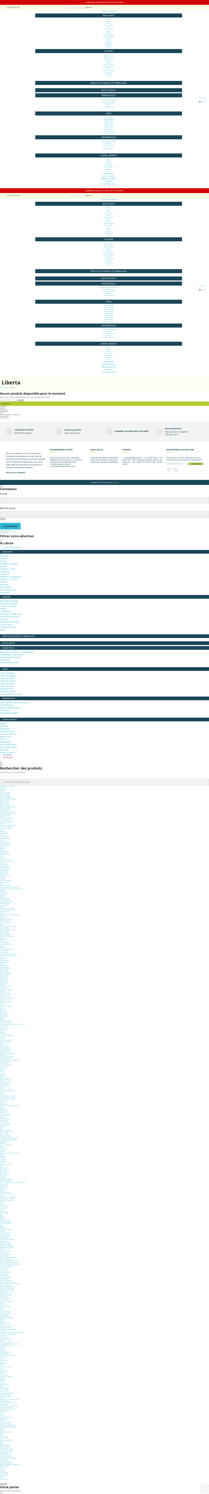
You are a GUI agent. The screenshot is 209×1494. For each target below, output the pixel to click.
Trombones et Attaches (6, 1223)
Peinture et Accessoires (6, 1081)
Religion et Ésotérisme (6, 1424)
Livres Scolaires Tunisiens (6, 1450)
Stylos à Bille (3, 1009)
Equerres (2, 1073)
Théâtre (2, 1429)
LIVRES (108, 113)
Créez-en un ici (13, 532)
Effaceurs (2, 1037)
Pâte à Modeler (109, 165)
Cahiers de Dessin (4, 928)
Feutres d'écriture (4, 1014)
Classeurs (2, 991)
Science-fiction (4, 1419)
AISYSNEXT (115, 482)
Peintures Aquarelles (5, 809)
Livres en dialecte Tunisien (7, 1393)
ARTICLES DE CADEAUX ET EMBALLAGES (108, 83)
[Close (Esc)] (206, 2)
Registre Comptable (5, 1130)
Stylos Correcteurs (4, 1034)
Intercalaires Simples (5, 1243)
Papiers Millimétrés (5, 960)
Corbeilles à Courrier (5, 1293)
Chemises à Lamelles (5, 1272)
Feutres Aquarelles (5, 859)
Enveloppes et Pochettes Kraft (8, 1140)
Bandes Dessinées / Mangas (7, 1409)
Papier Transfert (4, 1115)
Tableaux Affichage (5, 1316)
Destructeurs (3, 1347)
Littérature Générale (5, 1396)
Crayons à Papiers (4, 1026)
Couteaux (108, 31)
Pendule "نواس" (4, 1066)
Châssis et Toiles (108, 29)
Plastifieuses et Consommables (8, 1329)
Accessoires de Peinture (6, 1089)
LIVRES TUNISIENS (108, 117)
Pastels (108, 23)
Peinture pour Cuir (5, 820)
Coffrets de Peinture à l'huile (7, 807)
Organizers (3, 1158)
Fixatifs (2, 835)
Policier (2, 1412)
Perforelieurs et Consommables (8, 1334)
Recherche (86, 7)
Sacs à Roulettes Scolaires (7, 902)
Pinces (1, 1225)
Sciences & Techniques (6, 1432)
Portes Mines (3, 846)
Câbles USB (3, 1370)
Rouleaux (2, 1117)
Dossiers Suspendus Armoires (7, 1287)
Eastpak (2, 907)
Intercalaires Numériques (6, 1246)
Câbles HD (2, 1373)
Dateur (2, 1215)
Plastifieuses (3, 1331)
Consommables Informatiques (108, 141)
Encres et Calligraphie (108, 35)
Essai (1, 1435)
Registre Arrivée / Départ (6, 1132)
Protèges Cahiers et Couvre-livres (8, 955)
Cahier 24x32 (3, 939)
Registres (2, 1151)
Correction (2, 1030)
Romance (2, 1415)
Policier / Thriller (4, 1411)
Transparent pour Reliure (6, 1345)
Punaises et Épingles (5, 1221)
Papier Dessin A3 (4, 975)
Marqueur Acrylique (5, 796)
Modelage (108, 47)
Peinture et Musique (108, 70)
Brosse (2, 1321)
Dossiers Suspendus (5, 1285)
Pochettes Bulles (4, 1141)
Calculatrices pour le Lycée (7, 1099)
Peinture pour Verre (5, 815)
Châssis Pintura (4, 872)
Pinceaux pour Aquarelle (6, 827)
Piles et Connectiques (108, 145)
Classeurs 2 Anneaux (5, 993)
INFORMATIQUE (108, 137)
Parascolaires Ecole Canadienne (8, 1458)
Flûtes (1, 1092)
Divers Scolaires (108, 74)
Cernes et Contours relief (6, 822)
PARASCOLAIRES (109, 127)
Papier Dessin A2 (4, 969)
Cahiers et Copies (108, 59)
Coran (1, 1443)
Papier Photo (3, 1112)
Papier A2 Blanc (4, 970)
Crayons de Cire (4, 1045)
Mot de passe (8, 508)
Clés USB (2, 1381)
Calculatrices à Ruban (5, 1327)
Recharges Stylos (4, 1016)
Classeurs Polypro (4, 1238)
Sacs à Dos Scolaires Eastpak (7, 908)
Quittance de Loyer (5, 1125)
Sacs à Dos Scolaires (5, 900)
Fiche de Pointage (4, 1135)
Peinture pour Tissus (5, 817)
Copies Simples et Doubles (7, 949)
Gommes (2, 849)
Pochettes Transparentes (6, 1001)
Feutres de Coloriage (5, 1042)
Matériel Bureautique (108, 103)
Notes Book (3, 1161)
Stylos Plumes (3, 1011)
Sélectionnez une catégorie (7, 786)
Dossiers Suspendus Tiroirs (7, 1288)
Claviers (2, 1358)
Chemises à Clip (4, 1274)
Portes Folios (3, 1003)
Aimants (2, 1226)
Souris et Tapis (4, 1360)
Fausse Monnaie (4, 1063)
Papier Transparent (5, 1114)
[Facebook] (200, 7)
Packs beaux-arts (108, 45)
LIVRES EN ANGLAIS (109, 123)
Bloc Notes (3, 1150)
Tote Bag (2, 916)
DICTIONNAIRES (108, 129)
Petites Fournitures (109, 66)
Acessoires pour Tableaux (6, 1318)
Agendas (2, 1154)
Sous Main (2, 1303)
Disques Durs (3, 1380)
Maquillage (109, 169)
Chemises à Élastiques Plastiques (9, 1262)
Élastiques (2, 1228)
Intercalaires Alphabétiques (7, 1247)
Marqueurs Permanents (6, 1022)
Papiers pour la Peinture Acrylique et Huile (11, 889)
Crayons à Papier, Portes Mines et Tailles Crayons (13, 1024)
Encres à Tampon (4, 1213)
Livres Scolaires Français (6, 1448)
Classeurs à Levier (4, 1233)
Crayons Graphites (5, 838)
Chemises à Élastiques (6, 1259)
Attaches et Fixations (5, 1220)
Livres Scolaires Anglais (6, 1451)
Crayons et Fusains (109, 25)
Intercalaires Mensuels (6, 1244)
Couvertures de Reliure (6, 1342)
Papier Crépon (3, 980)
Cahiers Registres (4, 942)
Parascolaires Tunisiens (6, 1456)
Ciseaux (2, 1202)
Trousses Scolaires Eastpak (7, 910)
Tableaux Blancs (4, 1314)
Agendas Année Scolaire (6, 920)
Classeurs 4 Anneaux (5, 995)
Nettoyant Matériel (109, 149)
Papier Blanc (3, 1109)
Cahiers (2, 924)
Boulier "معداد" (3, 1068)
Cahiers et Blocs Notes (6, 1145)
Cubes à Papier (4, 1207)
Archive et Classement (6, 1277)
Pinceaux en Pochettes (6, 828)
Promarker (2, 862)
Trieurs (2, 1004)
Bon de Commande (5, 1123)
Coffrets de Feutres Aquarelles (8, 861)
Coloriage (108, 163)
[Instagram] (204, 7)
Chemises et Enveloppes (6, 990)
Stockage (108, 147)
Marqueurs (3, 1019)
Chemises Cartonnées (5, 1267)
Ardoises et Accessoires (6, 1050)
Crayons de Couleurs (5, 843)
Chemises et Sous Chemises (7, 1265)
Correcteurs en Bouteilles (6, 1035)
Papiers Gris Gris (4, 967)
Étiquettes (2, 1143)
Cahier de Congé (4, 1133)
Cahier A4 (2, 938)
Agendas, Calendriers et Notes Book (9, 1153)
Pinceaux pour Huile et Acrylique (8, 825)
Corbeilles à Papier (5, 1298)
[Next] (205, 747)
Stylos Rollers (3, 1013)
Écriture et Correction (108, 64)
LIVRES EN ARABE (108, 121)
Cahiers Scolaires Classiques (7, 936)
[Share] (201, 2)
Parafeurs (2, 1308)
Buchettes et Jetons (5, 1061)
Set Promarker (3, 864)
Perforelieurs (3, 1336)
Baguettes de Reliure (5, 1339)
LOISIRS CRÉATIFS (108, 155)
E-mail (3, 493)
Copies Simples (4, 951)
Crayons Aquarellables (6, 845)
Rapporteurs (3, 1075)
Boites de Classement (5, 1280)
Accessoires (109, 43)
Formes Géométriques (6, 1065)
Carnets (2, 946)
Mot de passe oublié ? (5, 530)
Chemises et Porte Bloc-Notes (8, 1257)
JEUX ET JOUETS (108, 90)
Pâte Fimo (108, 41)
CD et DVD (2, 1383)
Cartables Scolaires (5, 903)
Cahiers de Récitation (5, 934)
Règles (1, 1076)
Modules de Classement (6, 1295)
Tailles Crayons (4, 851)
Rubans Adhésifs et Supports (7, 1199)
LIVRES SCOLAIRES (108, 125)
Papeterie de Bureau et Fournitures (108, 99)
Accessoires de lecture (109, 133)
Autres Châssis (4, 874)
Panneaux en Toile (5, 876)
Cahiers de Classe (4, 933)
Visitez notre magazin (15, 472)
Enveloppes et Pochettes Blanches (9, 1138)
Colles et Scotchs (108, 167)
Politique (2, 1430)
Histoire (2, 1433)
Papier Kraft (3, 985)
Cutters (2, 1203)
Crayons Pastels (4, 841)
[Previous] (4, 747)
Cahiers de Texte (4, 921)
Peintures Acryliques (5, 792)
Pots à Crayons (4, 1300)
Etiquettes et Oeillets (5, 1058)
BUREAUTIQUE (108, 95)
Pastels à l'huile (4, 833)
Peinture (108, 19)
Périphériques (108, 143)
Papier (108, 159)
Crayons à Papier (4, 1184)
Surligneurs (3, 1017)
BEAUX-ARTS (108, 15)
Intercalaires (3, 999)
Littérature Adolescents (6, 1407)
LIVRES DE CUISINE (108, 131)
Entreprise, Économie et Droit (8, 1427)
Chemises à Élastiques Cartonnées (9, 1260)
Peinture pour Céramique (6, 814)
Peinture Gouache (4, 810)
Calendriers (3, 1159)
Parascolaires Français (6, 1455)
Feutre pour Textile (5, 867)
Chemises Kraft (4, 1269)
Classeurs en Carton (5, 1236)
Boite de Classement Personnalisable (10, 1283)
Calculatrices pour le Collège (7, 1097)
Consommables (4, 1337)
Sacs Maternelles (4, 905)
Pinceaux (108, 21)
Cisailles (2, 1349)
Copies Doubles (4, 952)
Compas (2, 1071)
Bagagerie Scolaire (109, 55)
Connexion (10, 526)
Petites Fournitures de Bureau (8, 1197)
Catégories (6, 403)
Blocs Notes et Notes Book (7, 954)
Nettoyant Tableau (5, 1322)
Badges (2, 1216)
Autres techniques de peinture (8, 812)
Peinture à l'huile (4, 802)
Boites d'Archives (4, 1278)
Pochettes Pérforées (5, 1251)
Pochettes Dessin (4, 854)
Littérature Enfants (5, 1401)
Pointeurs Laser (4, 1363)
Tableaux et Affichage (5, 1313)
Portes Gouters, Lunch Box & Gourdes (10, 915)
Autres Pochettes (4, 1256)
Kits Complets (3, 1291)
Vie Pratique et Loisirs (6, 1422)
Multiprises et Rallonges (6, 1376)
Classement (109, 63)
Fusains (2, 840)
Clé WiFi (2, 1365)
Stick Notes (3, 964)
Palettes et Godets (109, 37)
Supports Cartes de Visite (6, 1301)
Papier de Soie (4, 983)
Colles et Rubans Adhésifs (6, 1057)
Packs (108, 76)
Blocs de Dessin (4, 978)
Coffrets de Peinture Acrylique (8, 799)
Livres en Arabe (4, 1389)
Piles (1, 1368)
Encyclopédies (3, 1404)
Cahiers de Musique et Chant (7, 929)
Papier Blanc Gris (4, 965)
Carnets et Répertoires (6, 944)
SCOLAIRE (108, 51)
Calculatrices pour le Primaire (8, 1096)
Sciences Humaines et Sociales (8, 1425)
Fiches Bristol (3, 959)
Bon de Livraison (4, 1122)
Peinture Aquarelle (5, 1086)
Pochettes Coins (4, 1252)
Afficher (3, 519)
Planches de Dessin (5, 853)
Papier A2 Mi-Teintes (5, 973)
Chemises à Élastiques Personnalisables (10, 1264)
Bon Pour (2, 1127)
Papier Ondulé (4, 982)
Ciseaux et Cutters (5, 1052)
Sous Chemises (4, 1270)
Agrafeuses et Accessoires (7, 1053)
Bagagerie (108, 105)
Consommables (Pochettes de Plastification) (11, 1332)
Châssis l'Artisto (4, 871)
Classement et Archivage (108, 101)
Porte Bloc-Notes (4, 1275)
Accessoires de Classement (7, 1290)
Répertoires (3, 947)
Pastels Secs (3, 831)
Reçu (1, 1128)
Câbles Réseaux (4, 1371)
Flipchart (2, 1319)
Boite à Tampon (4, 1212)
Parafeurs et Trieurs (5, 1306)
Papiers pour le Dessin (6, 885)
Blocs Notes (3, 1148)
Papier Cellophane (5, 986)
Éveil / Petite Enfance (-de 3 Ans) (8, 1402)
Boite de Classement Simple (7, 1282)
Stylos (3, 739)
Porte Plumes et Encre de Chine (8, 1091)
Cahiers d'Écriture (4, 931)
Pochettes (2, 1249)
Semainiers (3, 1156)
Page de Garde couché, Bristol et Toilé (10, 1344)
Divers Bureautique (109, 107)
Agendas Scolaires (108, 57)
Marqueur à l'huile (5, 804)
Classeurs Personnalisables (7, 1239)
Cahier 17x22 (3, 941)
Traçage (108, 68)
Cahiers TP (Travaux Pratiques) (8, 926)
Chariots (2, 913)
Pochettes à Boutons (5, 1254)
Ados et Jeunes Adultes (6, 1440)
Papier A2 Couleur (4, 972)
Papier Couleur (4, 1110)
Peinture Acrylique (5, 794)
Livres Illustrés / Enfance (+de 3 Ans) (9, 1399)
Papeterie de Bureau (5, 1119)
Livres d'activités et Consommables (9, 1406)
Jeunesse (2, 1398)
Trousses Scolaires (5, 911)
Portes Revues (3, 1296)
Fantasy (2, 1420)
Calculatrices (108, 72)
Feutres (109, 27)
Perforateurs (3, 1055)
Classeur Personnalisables (7, 998)
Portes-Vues (3, 1305)
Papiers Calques (4, 962)
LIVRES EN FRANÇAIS (108, 119)
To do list (2, 1163)
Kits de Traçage (4, 1078)
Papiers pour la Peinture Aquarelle (9, 887)
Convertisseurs (4, 1375)
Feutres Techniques (5, 866)
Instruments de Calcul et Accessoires (9, 1060)
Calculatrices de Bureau (6, 1326)
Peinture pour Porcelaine (6, 818)
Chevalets (108, 33)
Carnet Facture (4, 1120)
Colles (1, 1210)
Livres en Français (4, 1391)
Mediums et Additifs (5, 797)
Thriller (2, 1414)
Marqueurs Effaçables (5, 1021)
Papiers (109, 39)
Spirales (2, 1340)
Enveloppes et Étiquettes (6, 1137)
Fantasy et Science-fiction (6, 1417)
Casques (2, 1362)
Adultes (2, 1442)
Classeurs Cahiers (4, 996)
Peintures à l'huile (4, 800)
